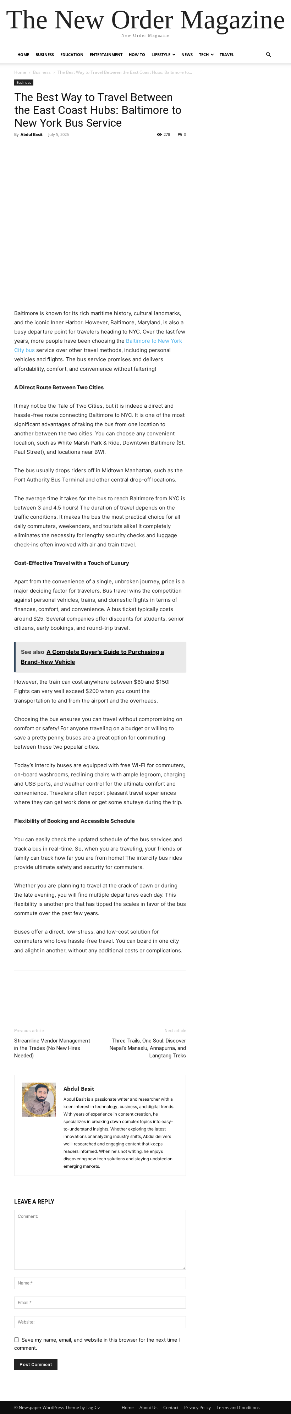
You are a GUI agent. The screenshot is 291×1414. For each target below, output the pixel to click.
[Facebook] (21, 150)
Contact (171, 1407)
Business (44, 54)
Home (23, 54)
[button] (268, 54)
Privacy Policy (197, 1407)
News (187, 54)
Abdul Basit (32, 134)
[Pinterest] (54, 150)
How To (137, 54)
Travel (227, 54)
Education (71, 54)
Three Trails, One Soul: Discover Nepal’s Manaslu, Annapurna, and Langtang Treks (148, 1048)
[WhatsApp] (70, 150)
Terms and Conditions (238, 1407)
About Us (148, 1407)
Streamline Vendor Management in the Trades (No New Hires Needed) (52, 1048)
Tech (204, 54)
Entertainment (106, 54)
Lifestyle (161, 54)
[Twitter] (38, 150)
